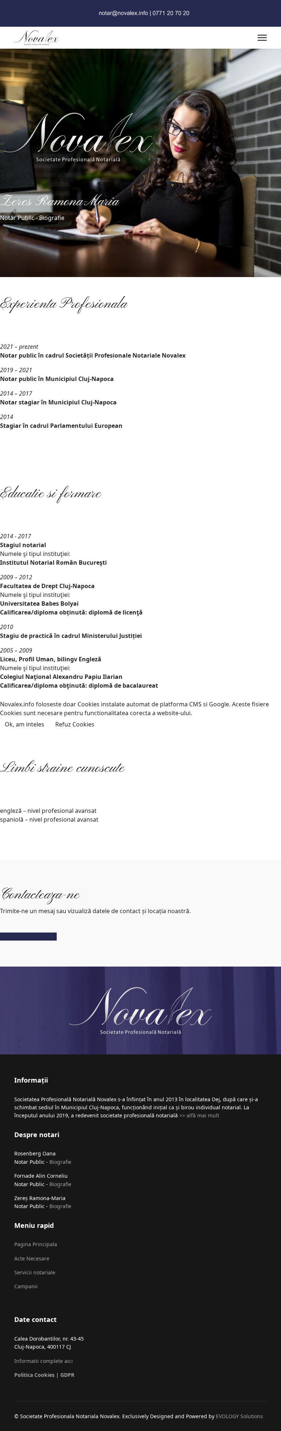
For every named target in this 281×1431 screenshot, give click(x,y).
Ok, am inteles (24, 724)
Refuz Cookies (74, 724)
